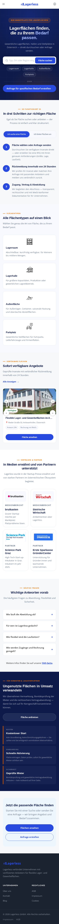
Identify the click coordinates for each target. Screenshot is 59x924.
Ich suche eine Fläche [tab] (16, 134)
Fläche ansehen (29, 437)
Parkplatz (29, 74)
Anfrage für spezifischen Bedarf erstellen (29, 88)
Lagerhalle (29, 68)
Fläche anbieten (29, 717)
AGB (34, 891)
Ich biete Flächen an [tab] (42, 134)
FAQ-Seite (47, 663)
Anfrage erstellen (29, 837)
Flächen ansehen (29, 827)
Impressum (37, 896)
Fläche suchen (45, 60)
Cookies (35, 900)
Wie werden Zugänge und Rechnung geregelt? (25, 649)
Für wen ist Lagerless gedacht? (22, 625)
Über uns (7, 891)
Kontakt (6, 896)
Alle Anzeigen (9, 381)
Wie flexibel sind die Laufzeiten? (22, 636)
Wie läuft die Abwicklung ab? (21, 614)
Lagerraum (14, 68)
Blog (5, 900)
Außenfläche (44, 68)
